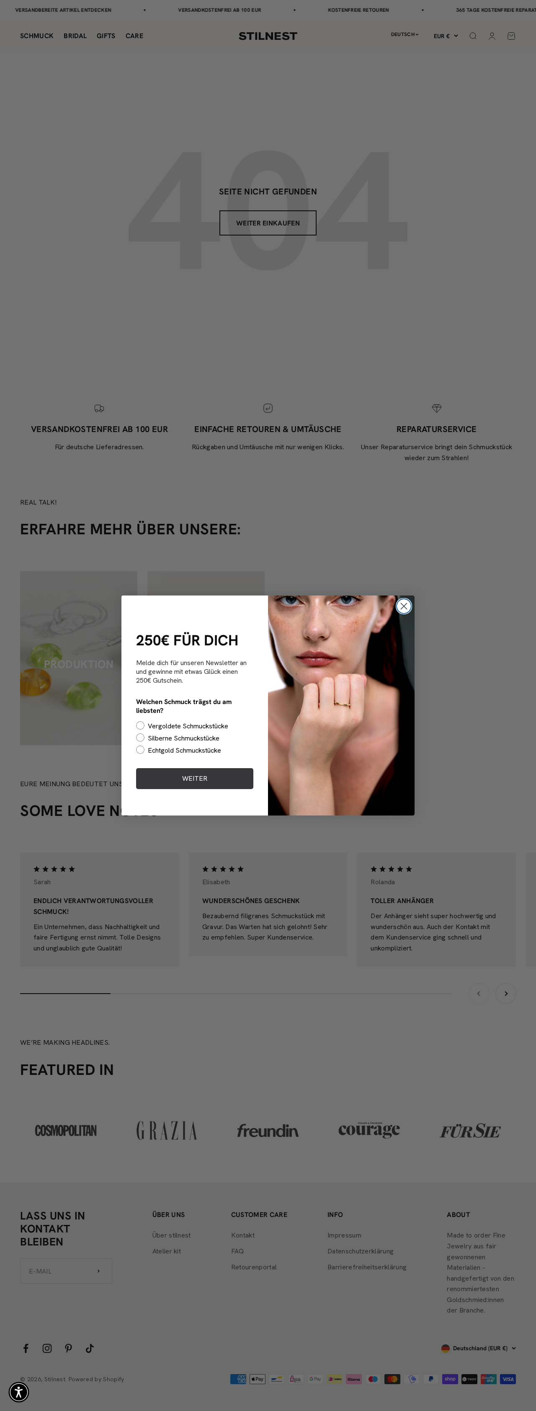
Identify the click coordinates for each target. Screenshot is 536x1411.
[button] (18, 1392)
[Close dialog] (404, 606)
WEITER (194, 778)
